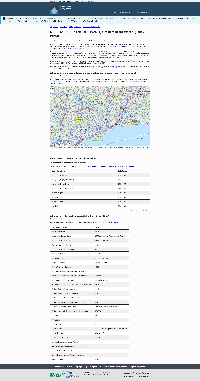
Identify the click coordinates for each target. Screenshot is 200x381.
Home (114, 13)
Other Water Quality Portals (116, 366)
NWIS (71, 27)
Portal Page (113, 67)
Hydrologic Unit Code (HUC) (120, 46)
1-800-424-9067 (129, 376)
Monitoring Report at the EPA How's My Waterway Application (111, 166)
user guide (114, 222)
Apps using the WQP (93, 366)
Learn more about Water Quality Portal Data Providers (84, 41)
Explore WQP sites (138, 366)
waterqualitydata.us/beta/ (45, 18)
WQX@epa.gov (143, 376)
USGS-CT (77, 27)
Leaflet (60, 147)
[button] (52, 88)
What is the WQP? (57, 366)
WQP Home (54, 27)
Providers (63, 27)
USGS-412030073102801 (91, 27)
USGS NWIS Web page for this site (76, 48)
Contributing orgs (74, 366)
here (15, 21)
